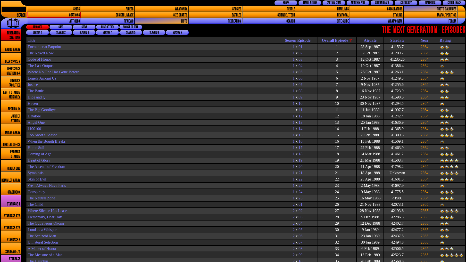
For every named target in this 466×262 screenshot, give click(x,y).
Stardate (397, 40)
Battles (236, 15)
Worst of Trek (130, 27)
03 (300, 59)
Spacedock (14, 192)
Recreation (234, 21)
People (291, 9)
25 (300, 198)
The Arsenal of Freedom (46, 166)
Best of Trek (107, 27)
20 (300, 166)
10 (300, 103)
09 (300, 97)
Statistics (430, 3)
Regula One (13, 168)
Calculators (394, 9)
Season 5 (130, 32)
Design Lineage (124, 15)
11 (300, 110)
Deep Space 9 (12, 61)
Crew (84, 27)
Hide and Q (37, 97)
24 (300, 192)
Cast (60, 27)
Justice (33, 84)
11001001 (35, 129)
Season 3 (84, 32)
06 (300, 78)
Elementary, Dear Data (45, 217)
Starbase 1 (13, 204)
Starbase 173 (12, 216)
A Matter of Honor (42, 248)
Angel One (36, 122)
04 (300, 66)
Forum (452, 21)
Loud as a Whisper (42, 230)
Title (31, 40)
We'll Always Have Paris (47, 185)
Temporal (343, 15)
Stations (74, 15)
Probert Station (15, 154)
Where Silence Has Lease (47, 211)
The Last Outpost (41, 66)
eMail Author (310, 3)
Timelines (343, 9)
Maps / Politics (446, 15)
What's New (395, 21)
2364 (424, 47)
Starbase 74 (12, 252)
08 (300, 91)
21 (300, 173)
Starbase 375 (12, 228)
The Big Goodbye (42, 110)
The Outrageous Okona (46, 223)
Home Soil (36, 148)
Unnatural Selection (43, 242)
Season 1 (37, 32)
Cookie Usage (454, 3)
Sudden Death (382, 3)
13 (300, 122)
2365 (424, 204)
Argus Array (12, 49)
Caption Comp (334, 3)
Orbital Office (11, 145)
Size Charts (180, 15)
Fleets (129, 9)
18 (300, 154)
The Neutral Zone (41, 198)
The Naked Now (41, 53)
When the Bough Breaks (47, 141)
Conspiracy (36, 192)
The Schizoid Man (42, 236)
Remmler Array (10, 180)
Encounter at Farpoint (44, 47)
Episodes (37, 27)
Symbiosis (35, 173)
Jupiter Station (15, 119)
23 (300, 185)
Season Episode (297, 40)
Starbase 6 (13, 240)
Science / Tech (286, 15)
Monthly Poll (358, 3)
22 (300, 179)
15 (300, 135)
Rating (445, 40)
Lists (184, 21)
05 (300, 72)
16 (300, 141)
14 (300, 129)
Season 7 (177, 32)
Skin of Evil (37, 179)
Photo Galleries (446, 9)
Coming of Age (39, 154)
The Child (35, 204)
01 (300, 47)
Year (424, 40)
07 (300, 84)
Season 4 (107, 32)
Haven (33, 103)
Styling (397, 15)
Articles (74, 21)
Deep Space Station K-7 (13, 71)
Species (236, 9)
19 (300, 160)
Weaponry (181, 9)
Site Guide (343, 21)
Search (21, 15)
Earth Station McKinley (11, 95)
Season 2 (61, 32)
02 (300, 53)
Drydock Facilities (14, 83)
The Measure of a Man (45, 255)
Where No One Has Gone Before (53, 72)
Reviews (128, 21)
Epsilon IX (14, 109)
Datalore (34, 116)
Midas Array (12, 133)
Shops (286, 3)
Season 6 (154, 32)
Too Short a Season (43, 135)
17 (300, 148)
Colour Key (406, 3)
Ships (76, 9)
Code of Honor (39, 59)
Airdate (370, 40)
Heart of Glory (39, 160)
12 (300, 116)
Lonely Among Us (42, 78)
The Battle (36, 91)
